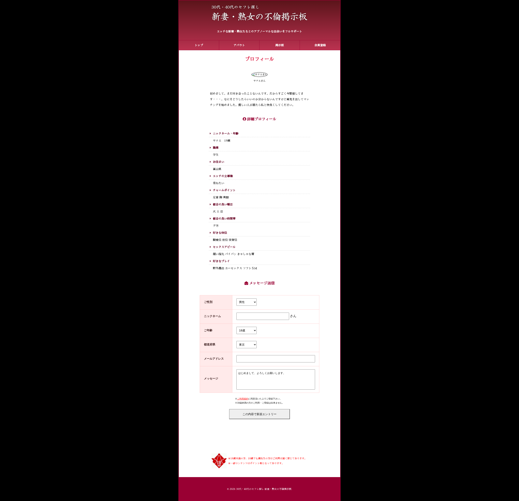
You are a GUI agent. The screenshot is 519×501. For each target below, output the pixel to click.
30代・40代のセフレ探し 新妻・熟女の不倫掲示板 (263, 489)
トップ (199, 45)
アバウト (239, 45)
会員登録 (320, 45)
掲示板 (279, 45)
